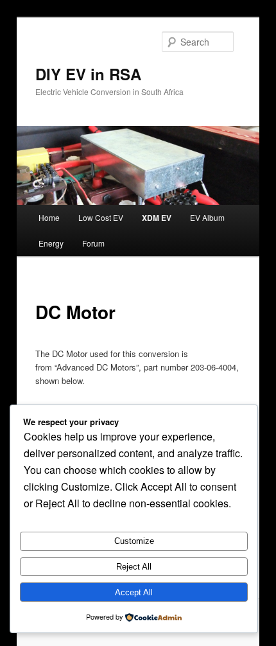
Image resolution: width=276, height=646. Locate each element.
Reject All (133, 567)
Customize (134, 541)
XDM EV (156, 217)
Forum (93, 243)
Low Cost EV (100, 217)
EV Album (207, 217)
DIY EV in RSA (88, 74)
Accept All (134, 592)
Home (49, 217)
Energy (51, 243)
